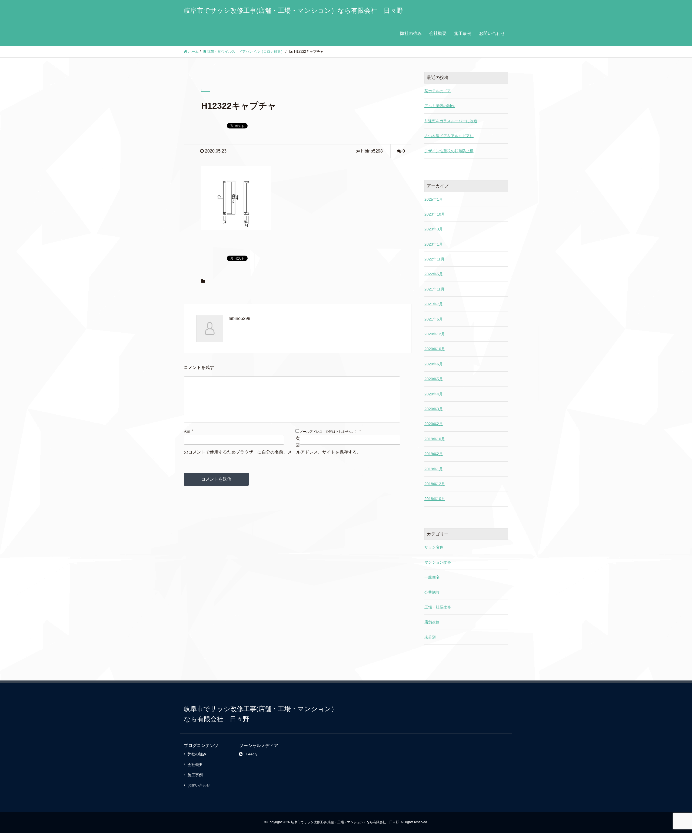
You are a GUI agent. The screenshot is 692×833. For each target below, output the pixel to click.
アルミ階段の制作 (439, 106)
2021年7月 (433, 304)
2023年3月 (433, 229)
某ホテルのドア (437, 91)
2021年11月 (434, 289)
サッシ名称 (433, 547)
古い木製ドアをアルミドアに (449, 136)
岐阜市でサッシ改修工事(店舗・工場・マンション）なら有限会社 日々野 (293, 10)
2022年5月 (433, 274)
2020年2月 (433, 424)
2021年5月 (433, 319)
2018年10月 (434, 499)
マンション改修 (437, 562)
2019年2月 (433, 454)
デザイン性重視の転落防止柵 (449, 151)
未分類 (430, 637)
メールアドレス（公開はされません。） (329, 432)
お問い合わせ (492, 33)
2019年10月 (434, 439)
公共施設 (432, 592)
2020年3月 (433, 409)
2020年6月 (433, 364)
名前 (187, 432)
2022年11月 (434, 259)
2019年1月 (433, 469)
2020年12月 (434, 334)
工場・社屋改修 (437, 607)
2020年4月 (433, 394)
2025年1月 (433, 199)
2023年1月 (433, 244)
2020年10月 (434, 349)
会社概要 (438, 33)
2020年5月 (433, 379)
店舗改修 (432, 622)
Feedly (251, 754)
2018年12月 (434, 484)
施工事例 (462, 33)
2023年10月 (434, 214)
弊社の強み (411, 33)
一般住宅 (432, 577)
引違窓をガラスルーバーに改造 (450, 121)
